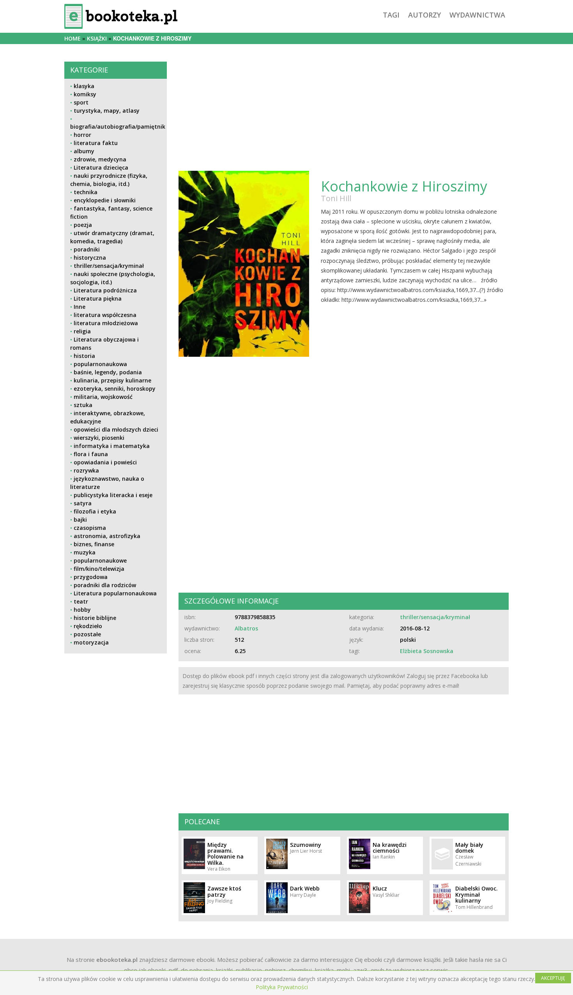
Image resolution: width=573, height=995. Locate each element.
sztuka (83, 405)
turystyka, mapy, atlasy (107, 110)
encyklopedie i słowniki (105, 200)
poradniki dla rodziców (105, 585)
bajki (80, 519)
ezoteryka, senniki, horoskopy (115, 388)
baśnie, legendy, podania (108, 372)
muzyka (85, 552)
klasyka (84, 86)
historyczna (90, 257)
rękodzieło (88, 626)
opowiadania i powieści (105, 462)
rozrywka (86, 470)
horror (82, 134)
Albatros (246, 628)
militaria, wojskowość (103, 396)
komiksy (85, 94)
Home (72, 38)
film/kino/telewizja (99, 568)
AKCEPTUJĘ (553, 978)
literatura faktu (96, 143)
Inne (79, 306)
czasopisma (90, 527)
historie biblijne (95, 617)
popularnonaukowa (100, 364)
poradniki (87, 249)
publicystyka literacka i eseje (113, 495)
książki (97, 38)
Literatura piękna (98, 298)
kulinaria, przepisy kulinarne (112, 380)
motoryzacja (91, 642)
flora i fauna (91, 454)
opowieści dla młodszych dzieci (116, 429)
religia (82, 331)
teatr (81, 601)
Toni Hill (336, 198)
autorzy (424, 14)
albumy (84, 151)
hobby (82, 609)
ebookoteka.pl (117, 959)
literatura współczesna (105, 315)
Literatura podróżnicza (105, 290)
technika (85, 192)
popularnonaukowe (100, 560)
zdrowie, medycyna (100, 159)
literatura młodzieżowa (106, 323)
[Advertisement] (115, 714)
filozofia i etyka (95, 511)
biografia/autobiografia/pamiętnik (117, 126)
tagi (391, 14)
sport (81, 102)
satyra (83, 503)
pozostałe (87, 634)
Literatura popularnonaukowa (115, 593)
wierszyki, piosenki (99, 437)
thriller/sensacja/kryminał (109, 265)
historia (84, 355)
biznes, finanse (94, 544)
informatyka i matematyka (112, 446)
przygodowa (91, 577)
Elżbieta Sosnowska (426, 651)
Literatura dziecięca (101, 167)
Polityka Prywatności (282, 987)
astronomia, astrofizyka (107, 536)
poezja (83, 224)
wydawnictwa (477, 14)
